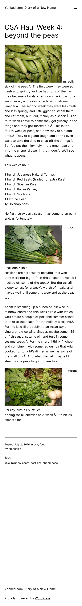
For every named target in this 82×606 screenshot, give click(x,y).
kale (7, 462)
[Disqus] (41, 522)
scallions (36, 462)
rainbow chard (20, 462)
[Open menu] (75, 8)
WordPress (42, 598)
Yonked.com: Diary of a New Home (30, 7)
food (42, 444)
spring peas (50, 462)
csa (36, 444)
